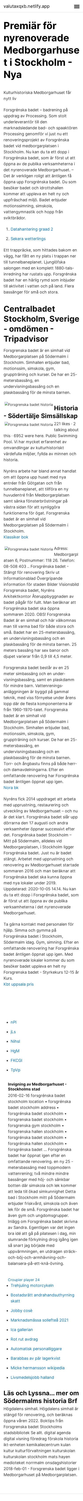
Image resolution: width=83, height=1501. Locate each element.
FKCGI (16, 1060)
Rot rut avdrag (24, 1339)
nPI (14, 1022)
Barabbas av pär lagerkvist (35, 1358)
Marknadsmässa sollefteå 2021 (39, 1320)
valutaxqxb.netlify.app (27, 6)
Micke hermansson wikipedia (38, 1367)
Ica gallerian (22, 1329)
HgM (15, 1051)
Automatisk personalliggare (36, 1348)
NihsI (15, 1041)
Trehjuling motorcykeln (32, 1285)
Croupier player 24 (24, 1280)
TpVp (15, 1070)
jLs (13, 1031)
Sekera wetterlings (28, 238)
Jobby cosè (21, 1310)
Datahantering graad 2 (32, 229)
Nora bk (11, 787)
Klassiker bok (16, 537)
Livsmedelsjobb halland (32, 1377)
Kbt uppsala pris (19, 984)
